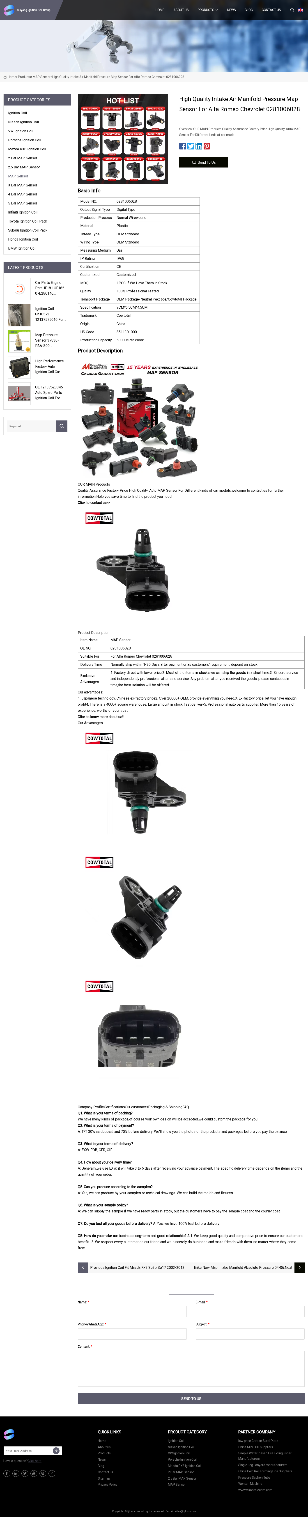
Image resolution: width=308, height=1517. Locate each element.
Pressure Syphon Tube (254, 1477)
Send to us (207, 162)
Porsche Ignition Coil (24, 140)
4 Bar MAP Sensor (22, 194)
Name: (83, 1302)
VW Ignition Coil (20, 131)
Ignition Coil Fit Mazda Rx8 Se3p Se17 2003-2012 (144, 1267)
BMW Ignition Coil (22, 248)
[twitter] (24, 1473)
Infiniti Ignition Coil (22, 212)
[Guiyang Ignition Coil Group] (25, 1434)
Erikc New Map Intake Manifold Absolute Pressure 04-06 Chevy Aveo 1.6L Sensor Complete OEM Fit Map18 (239, 1268)
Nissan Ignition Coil (23, 122)
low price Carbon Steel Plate (258, 1441)
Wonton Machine (250, 1483)
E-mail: (202, 1302)
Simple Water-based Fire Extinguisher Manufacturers (265, 1455)
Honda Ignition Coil (23, 239)
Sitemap (104, 1478)
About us (181, 10)
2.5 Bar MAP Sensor (24, 167)
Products (206, 10)
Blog (249, 10)
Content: (85, 1346)
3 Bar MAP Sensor (22, 185)
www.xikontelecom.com (255, 1490)
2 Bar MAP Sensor (22, 158)
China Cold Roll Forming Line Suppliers (265, 1471)
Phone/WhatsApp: (92, 1324)
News (231, 10)
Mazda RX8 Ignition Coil (27, 149)
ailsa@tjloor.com (185, 1511)
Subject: (202, 1324)
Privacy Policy (107, 1484)
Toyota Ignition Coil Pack (27, 221)
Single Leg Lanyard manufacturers (262, 1465)
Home (160, 10)
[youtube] (33, 1473)
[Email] (56, 1450)
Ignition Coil (17, 113)
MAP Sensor (42, 77)
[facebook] (6, 1473)
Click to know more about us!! (101, 717)
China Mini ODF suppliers (255, 1447)
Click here (34, 1461)
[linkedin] (15, 1473)
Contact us (271, 10)
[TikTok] (51, 1473)
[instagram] (42, 1473)
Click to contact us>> (94, 502)
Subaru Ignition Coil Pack (27, 230)
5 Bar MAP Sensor (22, 203)
